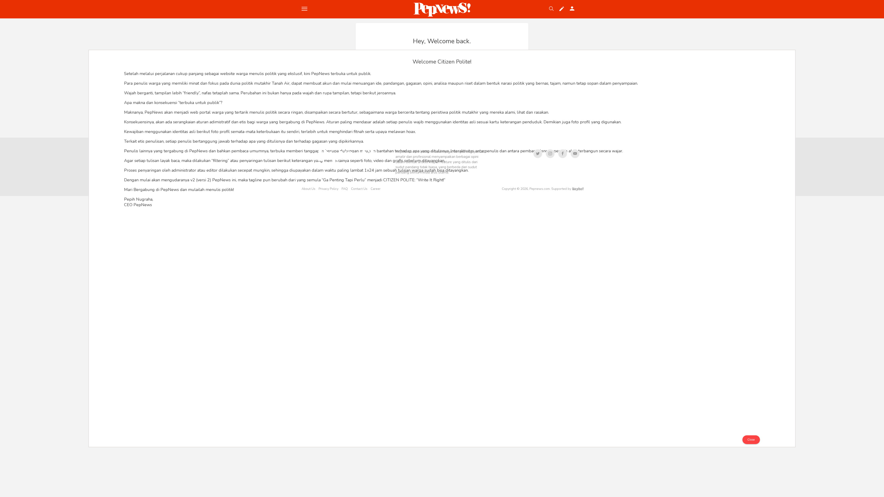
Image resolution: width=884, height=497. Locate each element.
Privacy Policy (328, 189)
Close (751, 439)
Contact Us (359, 189)
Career (376, 189)
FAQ (345, 189)
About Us (308, 189)
